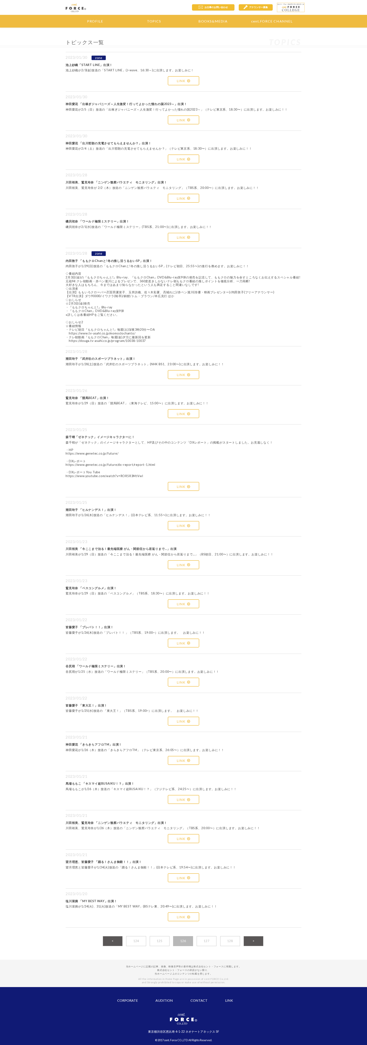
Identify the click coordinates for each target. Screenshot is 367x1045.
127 (206, 941)
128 (230, 941)
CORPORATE (127, 1000)
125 (159, 941)
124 (136, 941)
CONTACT (199, 1000)
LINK (181, 81)
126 (183, 941)
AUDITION (164, 1000)
